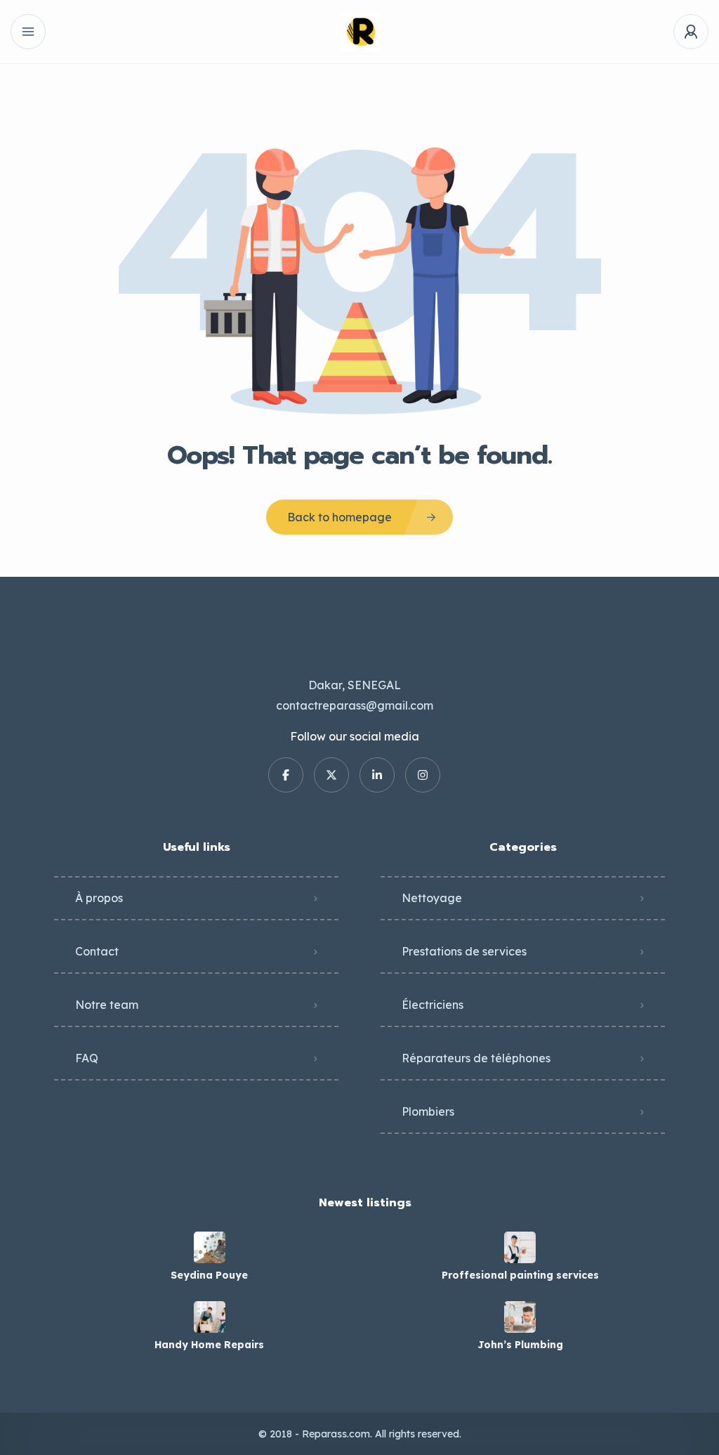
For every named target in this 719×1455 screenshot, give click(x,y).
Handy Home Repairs (209, 1345)
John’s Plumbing (520, 1345)
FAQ (86, 1058)
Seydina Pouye (209, 1275)
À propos (99, 898)
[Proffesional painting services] (520, 1247)
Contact (97, 951)
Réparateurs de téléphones (476, 1058)
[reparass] (360, 32)
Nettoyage (432, 898)
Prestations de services (464, 951)
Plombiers (428, 1111)
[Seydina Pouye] (209, 1247)
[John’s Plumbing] (520, 1317)
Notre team (106, 1005)
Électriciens (432, 1005)
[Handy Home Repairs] (209, 1317)
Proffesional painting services (520, 1275)
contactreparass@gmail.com (354, 705)
